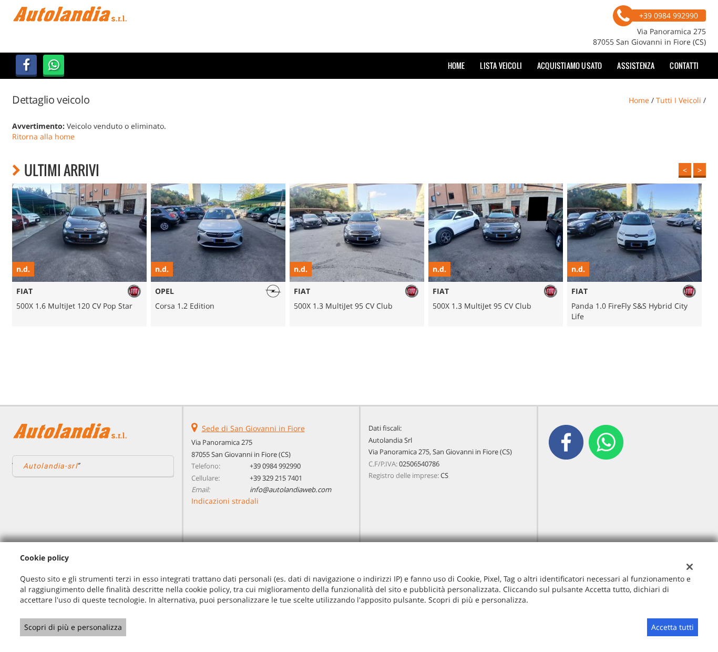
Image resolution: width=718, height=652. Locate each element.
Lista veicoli (501, 65)
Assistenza (635, 65)
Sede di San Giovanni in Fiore (253, 428)
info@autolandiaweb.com (290, 489)
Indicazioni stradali (225, 501)
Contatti (684, 65)
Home (456, 65)
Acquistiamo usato (569, 65)
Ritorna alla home (43, 136)
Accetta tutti (672, 627)
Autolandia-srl (50, 466)
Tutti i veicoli (678, 100)
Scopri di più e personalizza (73, 627)
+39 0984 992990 (275, 466)
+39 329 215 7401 (276, 478)
